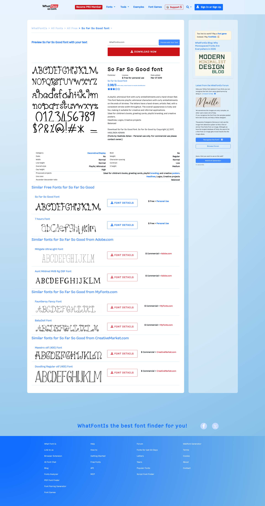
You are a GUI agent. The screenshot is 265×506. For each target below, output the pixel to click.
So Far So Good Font (47, 197)
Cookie (186, 456)
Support (175, 7)
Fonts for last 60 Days (147, 450)
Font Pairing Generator (55, 486)
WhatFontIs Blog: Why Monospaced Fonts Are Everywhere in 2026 (207, 46)
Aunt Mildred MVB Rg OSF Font (53, 271)
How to (94, 450)
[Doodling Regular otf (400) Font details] (68, 376)
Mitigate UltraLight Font (49, 249)
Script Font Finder (145, 474)
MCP (93, 474)
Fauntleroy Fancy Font (48, 301)
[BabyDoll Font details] (68, 328)
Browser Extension (53, 456)
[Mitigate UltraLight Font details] (68, 258)
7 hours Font (42, 219)
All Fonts (57, 28)
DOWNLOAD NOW (145, 52)
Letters (140, 456)
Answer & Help (208, 94)
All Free (72, 28)
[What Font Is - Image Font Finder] (50, 7)
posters (175, 173)
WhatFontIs (39, 28)
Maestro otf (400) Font (48, 347)
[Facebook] (203, 426)
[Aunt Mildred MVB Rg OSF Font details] (68, 280)
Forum (140, 444)
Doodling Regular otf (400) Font (54, 366)
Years (139, 462)
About (186, 462)
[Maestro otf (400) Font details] (68, 355)
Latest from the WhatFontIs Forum (212, 85)
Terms (186, 450)
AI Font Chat (50, 462)
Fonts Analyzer (51, 474)
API (92, 468)
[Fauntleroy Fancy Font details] (68, 309)
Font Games (155, 7)
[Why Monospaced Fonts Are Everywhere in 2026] (213, 64)
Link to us (48, 450)
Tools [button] (123, 7)
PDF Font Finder (51, 480)
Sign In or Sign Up (210, 7)
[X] (215, 426)
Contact (187, 468)
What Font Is (50, 444)
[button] (189, 7)
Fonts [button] (109, 7)
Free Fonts (96, 462)
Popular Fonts (143, 468)
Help (93, 444)
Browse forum (213, 146)
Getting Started (98, 456)
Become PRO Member (88, 7)
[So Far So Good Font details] (68, 206)
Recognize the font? (211, 140)
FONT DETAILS (124, 203)
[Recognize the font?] (213, 102)
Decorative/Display (97, 153)
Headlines (151, 177)
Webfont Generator (213, 161)
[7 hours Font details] (68, 228)
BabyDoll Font (43, 320)
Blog (46, 468)
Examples (138, 7)
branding (154, 173)
